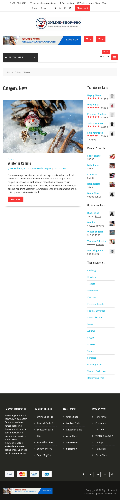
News (11, 159)
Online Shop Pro (45, 416)
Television (100, 448)
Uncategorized (94, 364)
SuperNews (72, 442)
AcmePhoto (72, 436)
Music (90, 324)
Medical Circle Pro (46, 423)
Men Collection (94, 317)
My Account (82, 8)
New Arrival (101, 416)
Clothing (91, 270)
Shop (34, 8)
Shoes (90, 351)
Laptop (99, 442)
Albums (91, 330)
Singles (90, 337)
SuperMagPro (44, 455)
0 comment (60, 168)
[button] (114, 57)
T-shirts (91, 283)
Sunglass (91, 357)
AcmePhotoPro (45, 442)
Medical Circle (73, 423)
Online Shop (72, 416)
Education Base (74, 429)
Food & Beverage (96, 310)
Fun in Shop (101, 455)
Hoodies (91, 277)
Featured (91, 297)
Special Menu (16, 57)
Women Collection (96, 371)
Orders (43, 8)
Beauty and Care (95, 377)
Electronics (92, 290)
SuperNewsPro (44, 448)
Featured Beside (95, 303)
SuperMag (71, 448)
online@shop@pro (41, 168)
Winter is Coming (19, 163)
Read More (15, 199)
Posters (91, 344)
